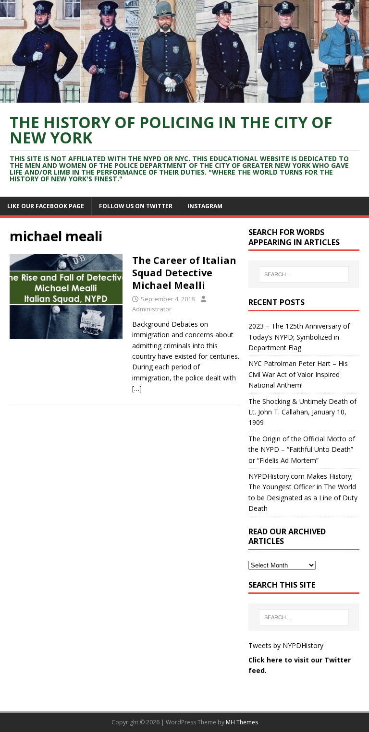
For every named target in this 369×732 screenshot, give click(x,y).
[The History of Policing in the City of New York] (184, 97)
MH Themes (242, 722)
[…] (137, 388)
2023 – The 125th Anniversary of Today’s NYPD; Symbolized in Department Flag (299, 336)
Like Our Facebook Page (45, 206)
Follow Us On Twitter (135, 206)
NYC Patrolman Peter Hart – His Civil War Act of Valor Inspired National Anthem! (298, 374)
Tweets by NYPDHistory (285, 645)
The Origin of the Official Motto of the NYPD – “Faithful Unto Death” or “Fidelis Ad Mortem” (301, 449)
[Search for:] (304, 274)
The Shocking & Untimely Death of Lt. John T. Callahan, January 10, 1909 (302, 412)
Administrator (152, 309)
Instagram (204, 206)
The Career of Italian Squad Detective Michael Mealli (184, 273)
